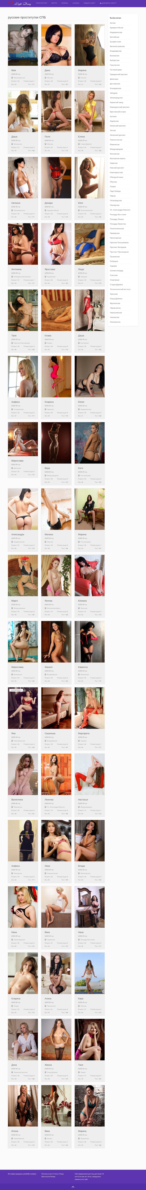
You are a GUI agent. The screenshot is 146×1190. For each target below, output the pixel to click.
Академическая (116, 32)
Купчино (113, 116)
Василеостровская (117, 46)
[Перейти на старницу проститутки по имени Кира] (90, 973)
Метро (54, 3)
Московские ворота (117, 158)
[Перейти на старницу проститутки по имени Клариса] (56, 376)
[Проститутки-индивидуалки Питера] (21, 5)
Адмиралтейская (116, 28)
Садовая (113, 266)
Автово (113, 23)
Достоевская (115, 84)
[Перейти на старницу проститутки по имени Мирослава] (23, 439)
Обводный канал (116, 177)
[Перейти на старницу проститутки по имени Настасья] (90, 774)
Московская (114, 154)
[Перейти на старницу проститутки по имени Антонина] (23, 244)
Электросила (115, 322)
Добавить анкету (109, 3)
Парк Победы (115, 191)
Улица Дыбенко (116, 299)
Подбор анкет (89, 3)
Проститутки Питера (48, 1176)
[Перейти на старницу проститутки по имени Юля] (90, 177)
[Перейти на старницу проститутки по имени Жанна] (56, 1039)
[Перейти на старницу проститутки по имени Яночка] (56, 575)
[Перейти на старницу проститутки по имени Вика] (56, 907)
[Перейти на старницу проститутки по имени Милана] (56, 509)
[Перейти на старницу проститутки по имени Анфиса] (23, 376)
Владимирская (115, 51)
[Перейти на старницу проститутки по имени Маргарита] (90, 708)
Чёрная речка (115, 308)
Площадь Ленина (117, 219)
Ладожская (114, 121)
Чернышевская (116, 313)
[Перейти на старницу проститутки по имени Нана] (90, 907)
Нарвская (113, 163)
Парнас (113, 196)
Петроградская (116, 201)
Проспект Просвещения (119, 252)
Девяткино (114, 79)
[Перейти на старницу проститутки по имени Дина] (23, 1039)
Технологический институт (120, 289)
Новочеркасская (116, 172)
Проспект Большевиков (119, 243)
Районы (64, 3)
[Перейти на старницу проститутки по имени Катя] (90, 443)
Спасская (113, 275)
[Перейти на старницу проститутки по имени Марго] (23, 575)
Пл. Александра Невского (120, 210)
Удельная (114, 294)
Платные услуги (46, 1174)
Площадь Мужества (118, 224)
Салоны (76, 3)
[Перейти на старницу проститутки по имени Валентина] (23, 774)
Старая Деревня (116, 285)
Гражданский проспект (119, 74)
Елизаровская (115, 88)
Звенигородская (116, 98)
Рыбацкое (114, 261)
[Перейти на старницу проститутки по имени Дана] (56, 45)
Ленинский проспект (118, 126)
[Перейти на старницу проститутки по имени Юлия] (90, 376)
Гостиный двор (116, 70)
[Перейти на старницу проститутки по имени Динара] (56, 177)
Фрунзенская (115, 303)
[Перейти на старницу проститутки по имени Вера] (56, 443)
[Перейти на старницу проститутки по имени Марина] (90, 45)
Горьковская (115, 65)
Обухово (113, 182)
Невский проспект (117, 168)
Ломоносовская (116, 140)
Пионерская (114, 205)
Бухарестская (115, 42)
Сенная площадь (116, 271)
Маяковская (114, 144)
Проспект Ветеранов (118, 247)
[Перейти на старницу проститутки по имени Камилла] (90, 641)
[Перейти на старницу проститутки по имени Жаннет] (56, 641)
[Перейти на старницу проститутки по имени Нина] (23, 907)
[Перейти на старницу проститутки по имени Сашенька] (56, 708)
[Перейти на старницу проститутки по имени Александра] (23, 509)
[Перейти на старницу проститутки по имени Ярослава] (56, 244)
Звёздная (113, 93)
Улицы (61, 1174)
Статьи (55, 1174)
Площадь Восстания (118, 215)
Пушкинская (115, 257)
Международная (116, 149)
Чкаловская (114, 317)
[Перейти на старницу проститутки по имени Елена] (90, 111)
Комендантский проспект (120, 107)
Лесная (113, 130)
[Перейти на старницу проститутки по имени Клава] (56, 310)
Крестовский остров (118, 112)
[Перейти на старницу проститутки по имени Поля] (56, 111)
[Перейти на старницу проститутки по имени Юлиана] (90, 575)
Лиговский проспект (117, 135)
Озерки (113, 187)
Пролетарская (115, 238)
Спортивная (114, 280)
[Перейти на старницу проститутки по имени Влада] (90, 840)
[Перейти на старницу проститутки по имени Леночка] (56, 774)
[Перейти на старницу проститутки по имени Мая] (23, 45)
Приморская (115, 233)
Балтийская (114, 37)
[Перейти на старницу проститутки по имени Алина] (56, 973)
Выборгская (114, 60)
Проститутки (41, 3)
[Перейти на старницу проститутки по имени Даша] (23, 111)
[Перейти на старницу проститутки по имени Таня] (23, 310)
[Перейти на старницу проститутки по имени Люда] (90, 244)
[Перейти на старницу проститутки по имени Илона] (23, 1106)
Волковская (114, 56)
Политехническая (117, 229)
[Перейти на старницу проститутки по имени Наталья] (23, 177)
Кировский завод (116, 102)
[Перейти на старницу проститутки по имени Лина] (56, 840)
